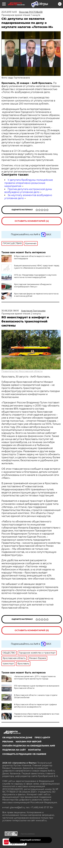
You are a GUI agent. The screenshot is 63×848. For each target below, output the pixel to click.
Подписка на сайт (14, 749)
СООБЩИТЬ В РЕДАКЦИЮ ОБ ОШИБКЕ (24, 754)
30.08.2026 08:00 (10, 310)
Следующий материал (30, 840)
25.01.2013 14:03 (9, 12)
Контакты (34, 749)
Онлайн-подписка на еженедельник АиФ (28, 745)
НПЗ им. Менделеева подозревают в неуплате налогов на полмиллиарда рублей (35, 276)
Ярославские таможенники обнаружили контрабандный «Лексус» (32, 285)
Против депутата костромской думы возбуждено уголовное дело (28, 191)
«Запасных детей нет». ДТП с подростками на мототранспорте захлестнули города (35, 677)
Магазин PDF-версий (28, 741)
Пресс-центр (42, 737)
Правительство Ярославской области (22, 371)
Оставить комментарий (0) (32, 630)
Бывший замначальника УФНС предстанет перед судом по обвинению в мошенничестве (36, 266)
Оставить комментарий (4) (32, 221)
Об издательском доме (17, 737)
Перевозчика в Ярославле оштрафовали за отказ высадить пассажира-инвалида (36, 715)
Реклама (7, 741)
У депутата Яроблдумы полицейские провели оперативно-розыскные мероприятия (28, 183)
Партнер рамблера (28, 834)
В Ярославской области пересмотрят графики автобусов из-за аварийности (35, 705)
